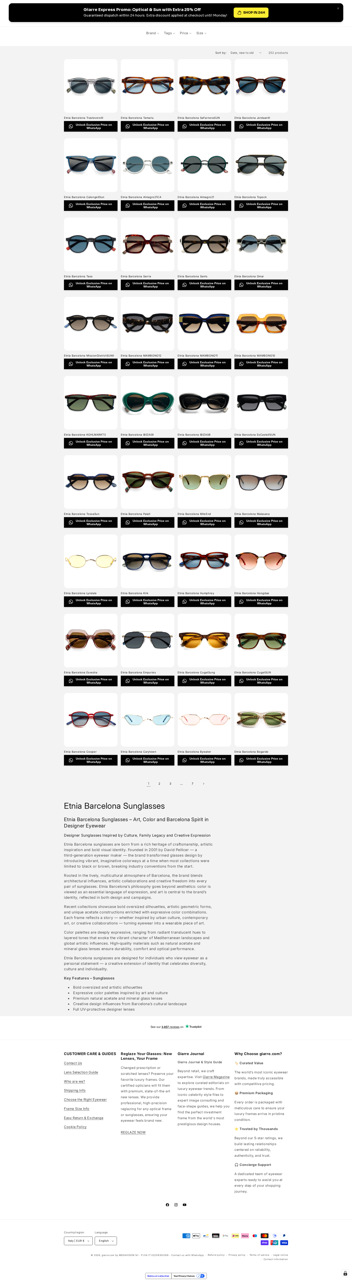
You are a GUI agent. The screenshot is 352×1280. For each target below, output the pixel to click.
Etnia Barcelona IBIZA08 (194, 434)
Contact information (276, 1259)
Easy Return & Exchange (83, 1118)
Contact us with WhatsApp (187, 1255)
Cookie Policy (75, 1127)
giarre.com (108, 1255)
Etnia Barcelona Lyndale (80, 593)
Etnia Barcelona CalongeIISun (84, 197)
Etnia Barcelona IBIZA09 (137, 434)
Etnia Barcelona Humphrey (196, 593)
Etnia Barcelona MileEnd (194, 514)
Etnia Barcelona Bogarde (251, 751)
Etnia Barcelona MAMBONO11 (198, 355)
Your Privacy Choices (184, 1276)
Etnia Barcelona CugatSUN (252, 672)
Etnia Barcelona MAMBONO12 (141, 355)
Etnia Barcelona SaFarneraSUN (199, 117)
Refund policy (216, 1255)
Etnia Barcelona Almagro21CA (141, 197)
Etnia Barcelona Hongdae (251, 593)
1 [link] (148, 783)
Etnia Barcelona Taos (78, 276)
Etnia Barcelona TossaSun (81, 514)
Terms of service (259, 1255)
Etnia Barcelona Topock (250, 197)
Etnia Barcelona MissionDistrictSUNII (89, 355)
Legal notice (280, 1255)
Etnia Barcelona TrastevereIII (83, 117)
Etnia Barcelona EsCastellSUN (255, 434)
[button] (152, 33)
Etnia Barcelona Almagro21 (196, 197)
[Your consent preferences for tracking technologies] (345, 1273)
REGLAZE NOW (133, 1132)
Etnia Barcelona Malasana (252, 514)
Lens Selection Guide (81, 1072)
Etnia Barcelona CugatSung (196, 672)
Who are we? (74, 1081)
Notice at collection (158, 1276)
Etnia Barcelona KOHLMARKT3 (85, 434)
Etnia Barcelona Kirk (134, 593)
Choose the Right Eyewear (85, 1099)
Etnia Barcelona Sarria (136, 276)
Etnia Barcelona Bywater (194, 751)
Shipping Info (75, 1090)
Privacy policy (237, 1255)
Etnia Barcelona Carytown (138, 751)
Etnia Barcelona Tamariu (137, 117)
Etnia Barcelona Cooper (80, 751)
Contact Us (73, 1063)
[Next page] (203, 783)
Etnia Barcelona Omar (249, 276)
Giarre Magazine (216, 1077)
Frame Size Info (76, 1109)
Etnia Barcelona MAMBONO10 (254, 355)
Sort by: (221, 52)
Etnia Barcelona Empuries (138, 672)
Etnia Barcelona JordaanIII (252, 117)
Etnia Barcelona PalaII (135, 514)
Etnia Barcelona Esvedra (80, 672)
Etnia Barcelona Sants (193, 276)
